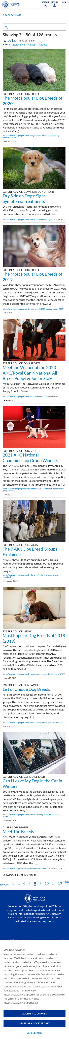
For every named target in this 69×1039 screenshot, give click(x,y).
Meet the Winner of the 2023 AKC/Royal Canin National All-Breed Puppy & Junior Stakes (30, 373)
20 (9, 40)
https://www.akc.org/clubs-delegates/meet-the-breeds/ (25, 868)
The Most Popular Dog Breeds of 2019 (32, 276)
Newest (31, 44)
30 (14, 40)
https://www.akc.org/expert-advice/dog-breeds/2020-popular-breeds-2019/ (33, 309)
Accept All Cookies (34, 1013)
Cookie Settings (34, 1032)
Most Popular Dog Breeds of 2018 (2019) (34, 638)
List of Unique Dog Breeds (26, 689)
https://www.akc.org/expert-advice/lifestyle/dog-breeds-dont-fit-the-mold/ (33, 722)
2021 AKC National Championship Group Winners (30, 457)
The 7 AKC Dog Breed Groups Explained (30, 551)
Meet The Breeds (18, 831)
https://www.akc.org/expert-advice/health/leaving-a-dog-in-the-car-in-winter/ (31, 815)
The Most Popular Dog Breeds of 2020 (32, 100)
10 (47, 883)
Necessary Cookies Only (34, 1023)
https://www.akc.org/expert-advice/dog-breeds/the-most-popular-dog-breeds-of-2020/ (31, 136)
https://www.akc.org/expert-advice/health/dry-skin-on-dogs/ (27, 219)
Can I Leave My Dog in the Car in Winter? (32, 783)
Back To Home (13, 15)
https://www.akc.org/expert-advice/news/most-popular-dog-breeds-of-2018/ (34, 674)
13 (60, 883)
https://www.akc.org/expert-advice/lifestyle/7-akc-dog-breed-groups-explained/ (31, 576)
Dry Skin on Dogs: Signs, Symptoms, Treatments (24, 198)
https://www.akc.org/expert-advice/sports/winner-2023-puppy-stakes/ (31, 396)
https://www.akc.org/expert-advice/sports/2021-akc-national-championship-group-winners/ (33, 489)
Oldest (43, 44)
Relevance (19, 44)
